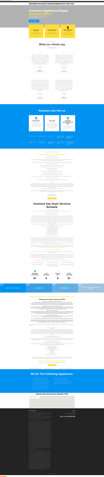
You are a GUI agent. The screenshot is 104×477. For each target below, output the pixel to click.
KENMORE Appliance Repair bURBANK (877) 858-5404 (51, 4)
